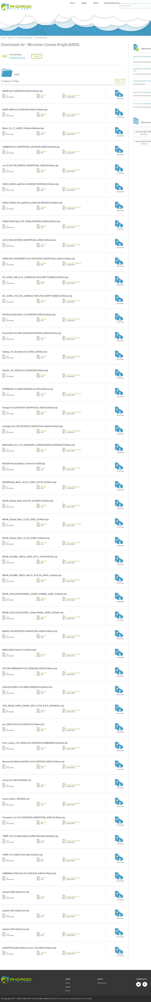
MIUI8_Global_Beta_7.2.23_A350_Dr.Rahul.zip (26, 538)
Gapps (84, 3)
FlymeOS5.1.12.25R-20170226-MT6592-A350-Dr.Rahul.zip (31, 333)
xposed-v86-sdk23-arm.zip (15, 892)
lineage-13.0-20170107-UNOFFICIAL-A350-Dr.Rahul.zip (30, 407)
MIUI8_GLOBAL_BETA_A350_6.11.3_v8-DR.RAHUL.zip (30, 556)
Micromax (11, 38)
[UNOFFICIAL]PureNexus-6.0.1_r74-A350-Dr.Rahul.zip (29, 947)
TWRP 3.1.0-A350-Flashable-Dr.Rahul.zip (22, 854)
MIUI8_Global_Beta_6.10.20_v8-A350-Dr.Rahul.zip (27, 500)
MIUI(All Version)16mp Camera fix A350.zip (23, 463)
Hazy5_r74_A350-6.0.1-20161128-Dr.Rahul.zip (25, 370)
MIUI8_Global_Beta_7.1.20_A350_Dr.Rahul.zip (25, 519)
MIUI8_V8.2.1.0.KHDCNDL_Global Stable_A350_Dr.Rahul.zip (32, 612)
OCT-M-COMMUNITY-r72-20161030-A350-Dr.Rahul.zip (29, 668)
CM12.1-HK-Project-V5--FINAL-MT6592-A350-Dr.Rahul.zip (31, 221)
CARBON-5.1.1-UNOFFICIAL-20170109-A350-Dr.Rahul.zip (30, 146)
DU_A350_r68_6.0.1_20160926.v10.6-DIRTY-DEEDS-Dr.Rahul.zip (35, 277)
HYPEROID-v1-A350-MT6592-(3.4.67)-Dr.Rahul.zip (27, 389)
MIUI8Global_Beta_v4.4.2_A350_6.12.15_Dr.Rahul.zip (29, 482)
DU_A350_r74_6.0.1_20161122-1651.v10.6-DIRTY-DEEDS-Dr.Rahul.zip (37, 296)
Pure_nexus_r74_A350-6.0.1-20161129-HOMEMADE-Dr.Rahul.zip (34, 743)
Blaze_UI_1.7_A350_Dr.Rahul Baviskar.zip (23, 128)
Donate (36, 56)
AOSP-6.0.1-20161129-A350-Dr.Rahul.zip (22, 91)
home (3, 38)
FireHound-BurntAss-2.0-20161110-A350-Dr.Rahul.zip (28, 314)
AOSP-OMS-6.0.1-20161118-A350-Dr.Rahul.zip (24, 109)
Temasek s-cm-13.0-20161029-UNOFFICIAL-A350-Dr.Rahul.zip (33, 817)
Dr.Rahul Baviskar (17, 58)
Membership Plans (112, 3)
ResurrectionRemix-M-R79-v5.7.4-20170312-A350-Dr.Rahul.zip (33, 761)
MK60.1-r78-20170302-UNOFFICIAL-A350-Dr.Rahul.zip (29, 631)
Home (72, 3)
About (95, 3)
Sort (119, 81)
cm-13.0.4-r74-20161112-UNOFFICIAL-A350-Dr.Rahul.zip (30, 165)
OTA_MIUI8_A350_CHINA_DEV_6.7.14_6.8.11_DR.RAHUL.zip (33, 705)
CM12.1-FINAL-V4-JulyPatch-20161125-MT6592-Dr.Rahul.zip (32, 202)
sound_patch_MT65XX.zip (15, 798)
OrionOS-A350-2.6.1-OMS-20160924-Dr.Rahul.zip (27, 687)
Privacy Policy (63, 999)
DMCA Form (102, 983)
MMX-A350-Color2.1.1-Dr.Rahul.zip (19, 649)
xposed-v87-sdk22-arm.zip (15, 910)
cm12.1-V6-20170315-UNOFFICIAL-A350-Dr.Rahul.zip (29, 240)
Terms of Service (86, 999)
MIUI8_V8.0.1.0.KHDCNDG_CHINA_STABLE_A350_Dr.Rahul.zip (34, 594)
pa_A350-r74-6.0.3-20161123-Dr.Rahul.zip (23, 724)
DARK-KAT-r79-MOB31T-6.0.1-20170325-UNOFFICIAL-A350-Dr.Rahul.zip (38, 258)
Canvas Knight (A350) (24, 38)
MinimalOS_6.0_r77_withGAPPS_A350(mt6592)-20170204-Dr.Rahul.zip (38, 445)
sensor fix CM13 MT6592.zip (16, 780)
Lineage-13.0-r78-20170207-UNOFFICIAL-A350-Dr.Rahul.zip (32, 426)
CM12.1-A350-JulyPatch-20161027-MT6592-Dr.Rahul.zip (30, 184)
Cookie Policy (74, 999)
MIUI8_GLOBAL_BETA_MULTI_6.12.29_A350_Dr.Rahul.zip (31, 575)
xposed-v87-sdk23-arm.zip (15, 929)
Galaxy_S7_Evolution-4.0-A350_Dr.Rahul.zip (24, 351)
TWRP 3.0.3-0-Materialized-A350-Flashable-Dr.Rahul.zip (30, 836)
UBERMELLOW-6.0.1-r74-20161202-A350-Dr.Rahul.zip (29, 873)
